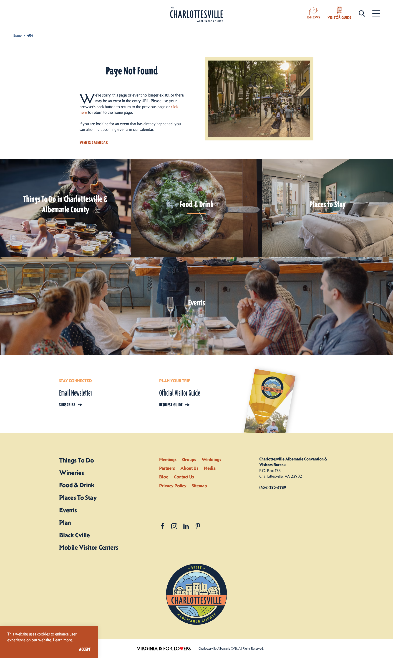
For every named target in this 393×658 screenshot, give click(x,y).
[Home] (196, 14)
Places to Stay (78, 497)
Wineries (71, 473)
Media (210, 468)
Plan (65, 522)
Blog (164, 477)
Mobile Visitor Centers (88, 547)
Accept (85, 649)
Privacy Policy (172, 485)
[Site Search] (362, 13)
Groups (189, 459)
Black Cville (74, 535)
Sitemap (199, 485)
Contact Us (184, 477)
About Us (189, 468)
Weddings (211, 459)
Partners (167, 468)
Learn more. (63, 640)
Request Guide (171, 404)
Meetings (167, 459)
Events (68, 510)
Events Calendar (94, 142)
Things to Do (76, 460)
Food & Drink (76, 485)
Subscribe (67, 404)
